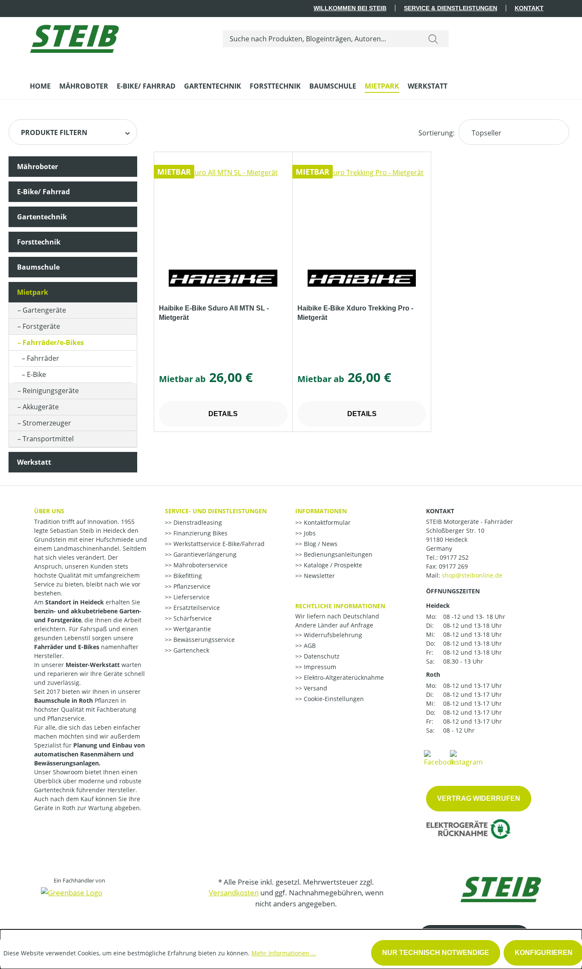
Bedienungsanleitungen (337, 554)
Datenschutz (321, 656)
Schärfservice (192, 618)
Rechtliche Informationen (340, 606)
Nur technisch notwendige (435, 952)
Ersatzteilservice (196, 608)
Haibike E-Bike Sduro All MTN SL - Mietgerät (214, 313)
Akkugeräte (41, 406)
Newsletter (318, 576)
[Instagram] (466, 757)
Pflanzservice (191, 586)
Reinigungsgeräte (51, 390)
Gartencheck (190, 650)
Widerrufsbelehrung (332, 635)
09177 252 (454, 557)
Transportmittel (48, 438)
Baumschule (38, 267)
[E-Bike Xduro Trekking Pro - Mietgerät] (361, 210)
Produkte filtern (54, 132)
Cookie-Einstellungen (333, 699)
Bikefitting (187, 576)
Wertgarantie (191, 629)
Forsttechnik (39, 242)
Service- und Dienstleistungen (216, 511)
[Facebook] (439, 757)
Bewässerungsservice (203, 639)
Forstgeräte (41, 326)
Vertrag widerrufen (478, 798)
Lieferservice (191, 597)
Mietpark (32, 292)
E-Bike (36, 374)
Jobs (309, 533)
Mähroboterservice (200, 565)
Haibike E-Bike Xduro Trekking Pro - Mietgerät (355, 313)
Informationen (321, 511)
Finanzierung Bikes (200, 533)
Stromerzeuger (47, 423)
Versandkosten (234, 892)
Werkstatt (34, 462)
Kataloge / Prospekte (332, 565)
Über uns (49, 511)
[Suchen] (433, 38)
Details (223, 413)
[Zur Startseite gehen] (74, 36)
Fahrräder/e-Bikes (53, 342)
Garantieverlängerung (204, 554)
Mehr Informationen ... (283, 953)
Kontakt (529, 8)
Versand (314, 688)
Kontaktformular (326, 522)
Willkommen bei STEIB (350, 8)
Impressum (319, 667)
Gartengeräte (44, 310)
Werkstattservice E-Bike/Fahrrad (218, 544)
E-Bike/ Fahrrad (43, 191)
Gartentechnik (42, 216)
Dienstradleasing (197, 522)
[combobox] (320, 38)
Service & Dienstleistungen (450, 8)
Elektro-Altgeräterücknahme (343, 677)
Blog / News (319, 544)
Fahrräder (43, 358)
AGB (309, 645)
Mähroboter (37, 166)
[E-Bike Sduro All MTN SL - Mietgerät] (223, 210)
